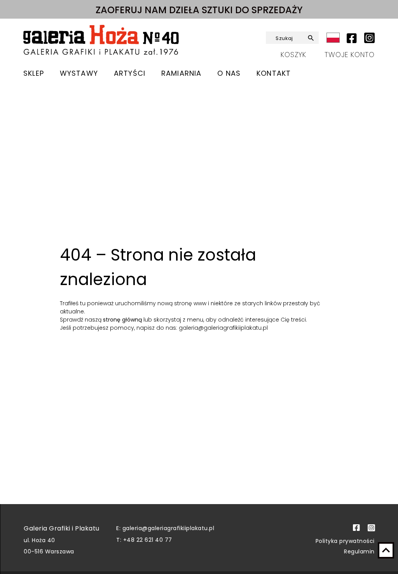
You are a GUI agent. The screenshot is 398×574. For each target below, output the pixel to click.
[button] (311, 38)
